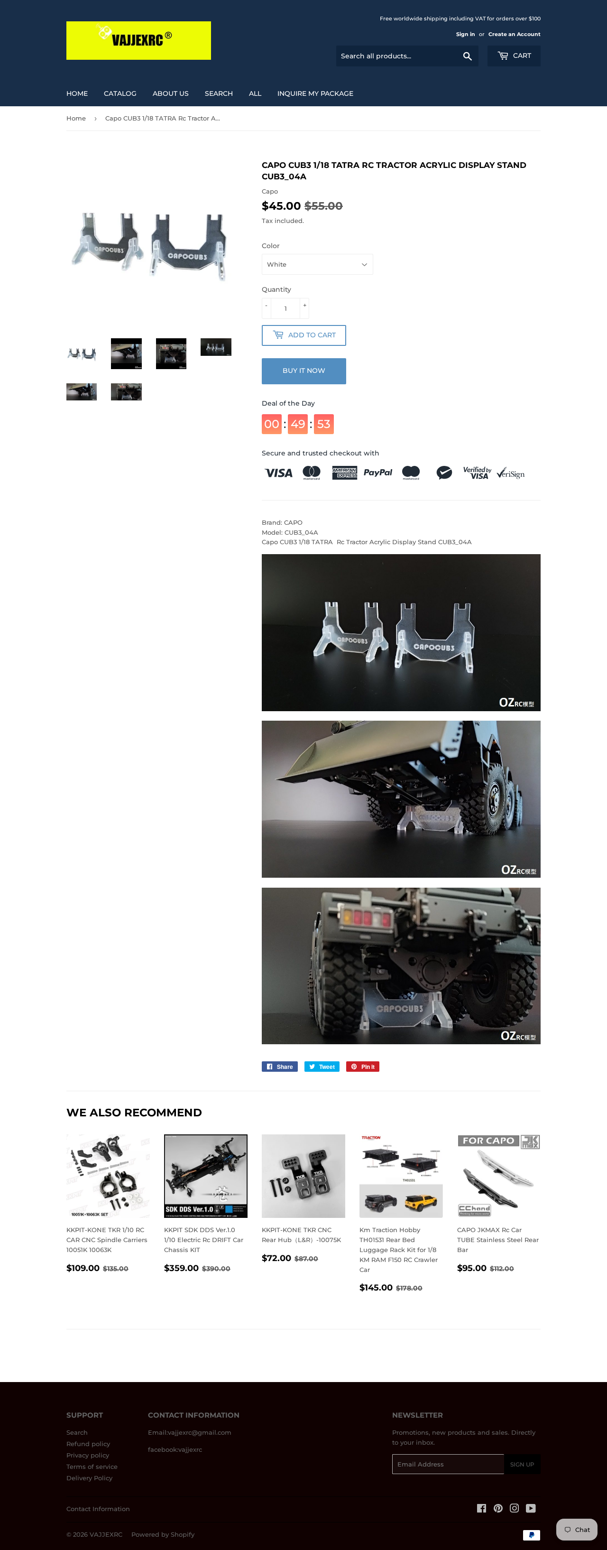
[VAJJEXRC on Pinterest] (498, 1509)
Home (77, 93)
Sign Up (522, 1464)
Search (77, 1432)
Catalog (120, 93)
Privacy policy (87, 1455)
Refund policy (88, 1444)
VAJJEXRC (106, 1534)
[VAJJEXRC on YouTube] (531, 1509)
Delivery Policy (89, 1478)
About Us (171, 93)
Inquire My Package (315, 93)
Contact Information (98, 1509)
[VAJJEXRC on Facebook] (482, 1509)
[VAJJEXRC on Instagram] (514, 1509)
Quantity (276, 289)
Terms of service (92, 1466)
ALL (255, 93)
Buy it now (304, 370)
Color (271, 245)
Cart (521, 55)
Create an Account (514, 34)
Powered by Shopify (162, 1534)
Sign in (465, 34)
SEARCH (219, 93)
